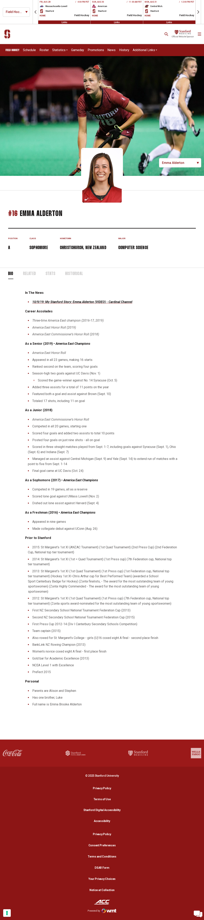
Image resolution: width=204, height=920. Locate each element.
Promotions (96, 50)
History (124, 50)
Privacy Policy (103, 788)
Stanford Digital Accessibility (103, 810)
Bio (10, 274)
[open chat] (198, 914)
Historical (74, 274)
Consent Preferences (102, 845)
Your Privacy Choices (102, 878)
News (111, 50)
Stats (50, 274)
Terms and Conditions (102, 856)
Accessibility (103, 821)
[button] (35, 12)
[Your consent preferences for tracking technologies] (7, 913)
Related (29, 274)
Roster (44, 50)
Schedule (29, 50)
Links (64, 22)
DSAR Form (102, 867)
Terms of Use (102, 799)
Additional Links (144, 50)
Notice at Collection (102, 890)
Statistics (59, 50)
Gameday (77, 50)
